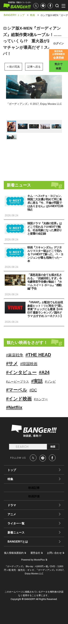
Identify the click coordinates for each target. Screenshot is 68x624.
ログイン (58, 43)
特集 (10, 479)
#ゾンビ (50, 381)
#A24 (44, 372)
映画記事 (34, 487)
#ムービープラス (17, 381)
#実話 (37, 381)
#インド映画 (19, 398)
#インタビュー (21, 372)
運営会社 (35, 552)
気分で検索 (59, 66)
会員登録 (58, 54)
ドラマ (12, 505)
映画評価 (34, 496)
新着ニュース (16, 532)
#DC (33, 390)
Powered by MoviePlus (33, 559)
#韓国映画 (28, 364)
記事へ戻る (34, 66)
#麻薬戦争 (14, 355)
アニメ (12, 514)
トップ (12, 470)
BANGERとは (18, 541)
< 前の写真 (13, 66)
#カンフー (41, 399)
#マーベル (16, 389)
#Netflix (14, 407)
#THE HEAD (38, 354)
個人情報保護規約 (14, 552)
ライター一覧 (16, 523)
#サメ (12, 363)
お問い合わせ (54, 552)
